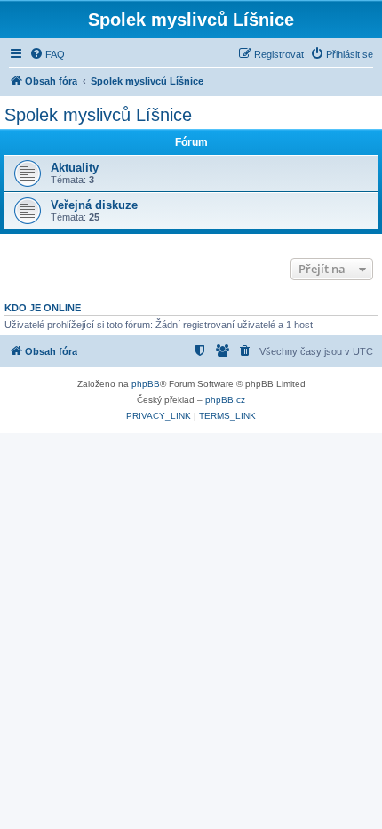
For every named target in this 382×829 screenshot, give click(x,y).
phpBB (145, 384)
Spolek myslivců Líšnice (98, 115)
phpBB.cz (225, 400)
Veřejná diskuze (94, 205)
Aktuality (75, 167)
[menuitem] (47, 54)
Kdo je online (42, 307)
